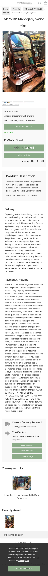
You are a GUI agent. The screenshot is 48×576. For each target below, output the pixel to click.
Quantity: (25, 161)
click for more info (24, 126)
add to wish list (24, 155)
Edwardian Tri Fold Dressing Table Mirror (21, 495)
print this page (27, 456)
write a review (27, 450)
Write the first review (10, 104)
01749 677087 (25, 542)
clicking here (23, 561)
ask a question (27, 445)
